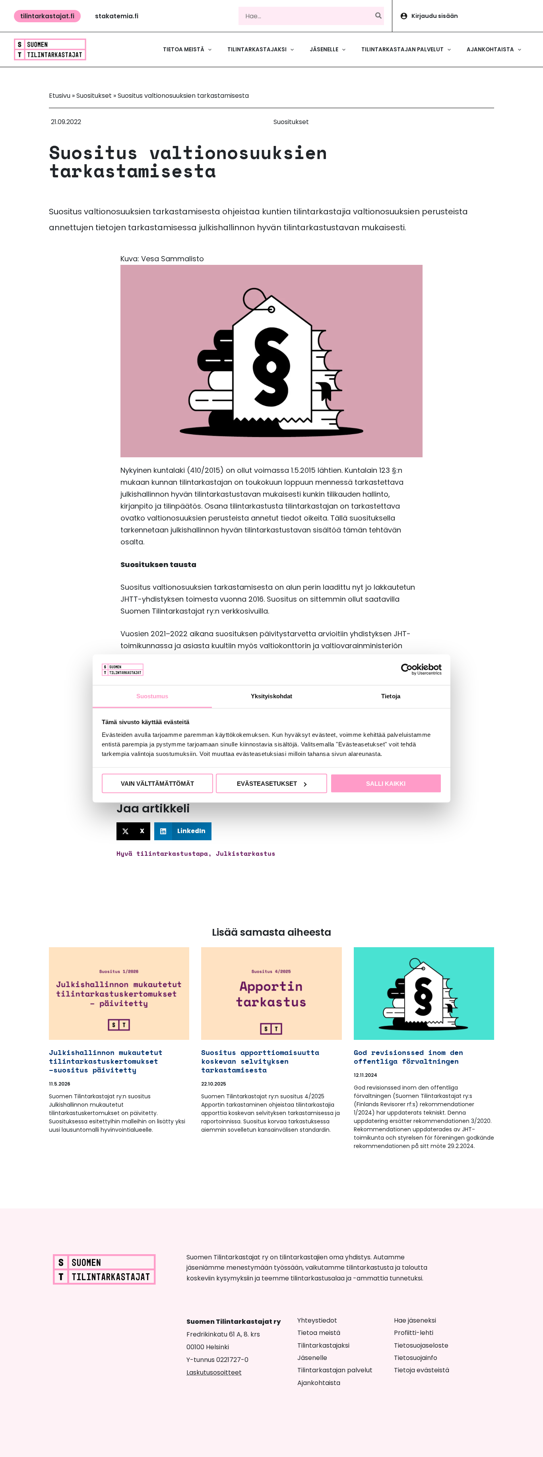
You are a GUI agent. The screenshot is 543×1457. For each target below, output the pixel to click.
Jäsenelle (312, 1357)
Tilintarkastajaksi (323, 1345)
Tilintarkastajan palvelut (334, 1370)
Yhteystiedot (317, 1320)
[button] (47, 16)
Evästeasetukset (267, 783)
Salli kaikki (385, 783)
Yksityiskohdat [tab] (271, 695)
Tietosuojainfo (415, 1357)
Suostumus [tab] (152, 695)
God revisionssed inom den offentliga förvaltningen (408, 1056)
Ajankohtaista (318, 1382)
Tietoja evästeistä (421, 1370)
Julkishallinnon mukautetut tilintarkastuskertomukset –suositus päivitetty (106, 1061)
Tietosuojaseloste (421, 1345)
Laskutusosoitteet (214, 1372)
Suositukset (94, 95)
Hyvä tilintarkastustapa (162, 853)
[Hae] (379, 16)
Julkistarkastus (245, 853)
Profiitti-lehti (413, 1332)
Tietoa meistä (318, 1332)
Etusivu (59, 95)
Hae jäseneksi (415, 1320)
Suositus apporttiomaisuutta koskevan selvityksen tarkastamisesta (260, 1061)
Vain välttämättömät (157, 783)
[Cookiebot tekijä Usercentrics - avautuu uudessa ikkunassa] (407, 670)
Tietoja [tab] (390, 695)
